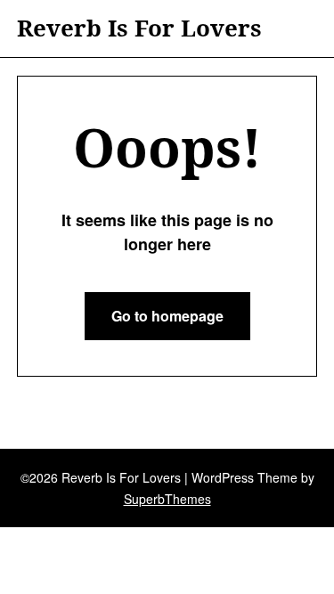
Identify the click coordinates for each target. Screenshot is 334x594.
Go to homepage (167, 315)
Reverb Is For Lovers (139, 28)
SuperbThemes (167, 499)
